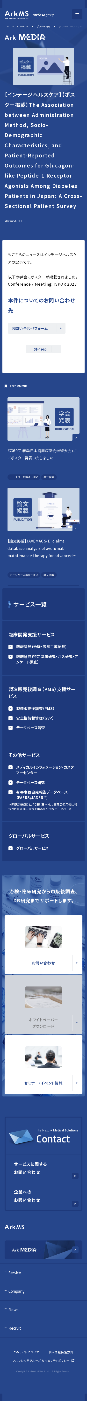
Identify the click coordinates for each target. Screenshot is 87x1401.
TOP (7, 26)
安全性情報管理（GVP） (35, 718)
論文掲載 (49, 575)
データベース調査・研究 (24, 477)
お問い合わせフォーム (30, 328)
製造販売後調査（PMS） (35, 708)
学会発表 (49, 477)
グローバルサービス (32, 848)
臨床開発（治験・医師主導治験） (41, 646)
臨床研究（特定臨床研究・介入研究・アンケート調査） (47, 659)
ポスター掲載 (44, 26)
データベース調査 (30, 727)
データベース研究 (30, 782)
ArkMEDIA (23, 26)
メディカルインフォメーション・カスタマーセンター (45, 769)
